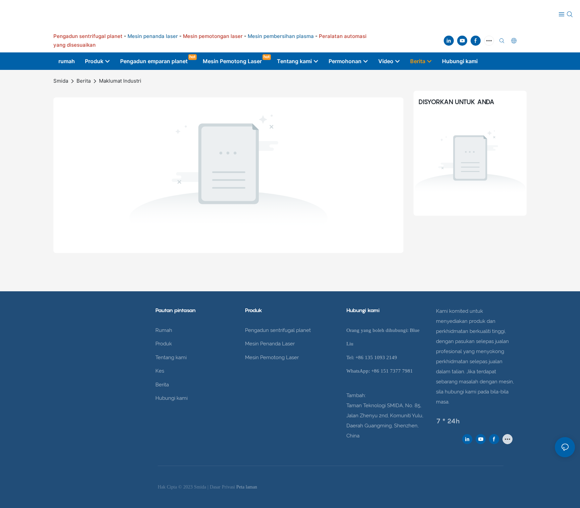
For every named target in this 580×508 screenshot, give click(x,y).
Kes (159, 371)
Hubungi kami (171, 398)
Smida (60, 81)
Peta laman (246, 487)
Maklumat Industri (120, 81)
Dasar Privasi (223, 487)
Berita (84, 81)
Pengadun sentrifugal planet (278, 330)
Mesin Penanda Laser (270, 344)
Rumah (163, 330)
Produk (163, 344)
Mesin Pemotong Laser (272, 357)
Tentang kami (171, 357)
